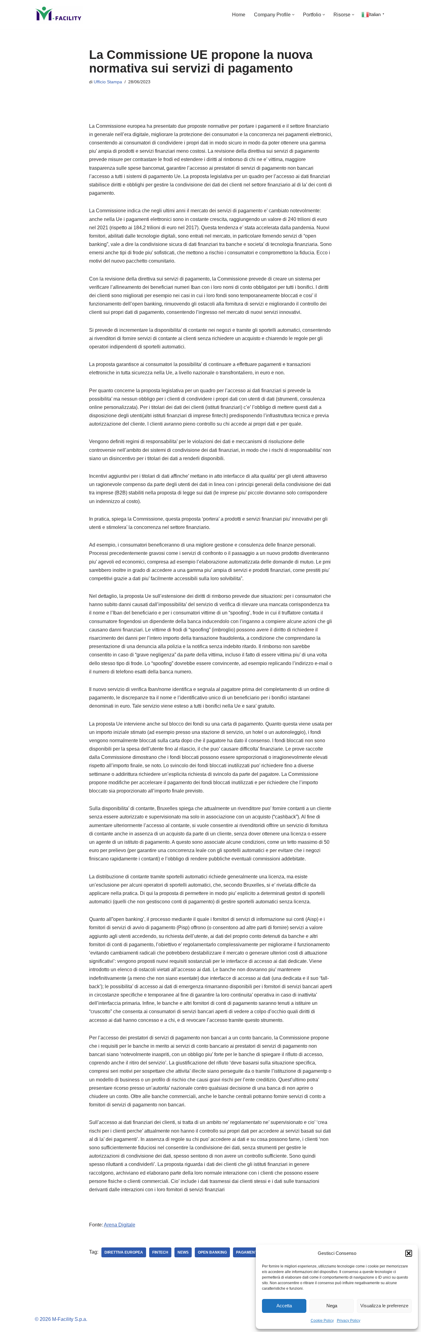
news (183, 1252)
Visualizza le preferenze (384, 1305)
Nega (331, 1305)
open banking (212, 1252)
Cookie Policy (322, 1320)
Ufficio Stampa (108, 81)
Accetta (284, 1305)
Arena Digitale (119, 1224)
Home (238, 14)
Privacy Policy (348, 1320)
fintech (160, 1252)
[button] (409, 1253)
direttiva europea (123, 1252)
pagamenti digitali (255, 1252)
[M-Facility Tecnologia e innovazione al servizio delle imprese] (59, 15)
